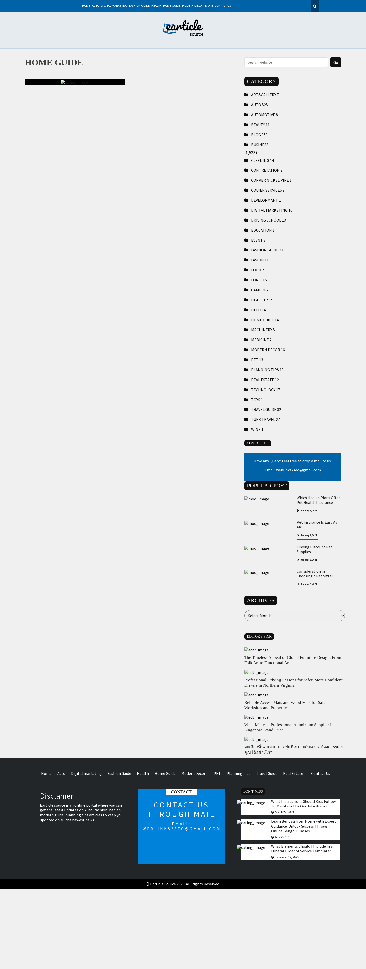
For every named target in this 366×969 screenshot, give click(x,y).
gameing (261, 289)
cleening (262, 160)
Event (258, 240)
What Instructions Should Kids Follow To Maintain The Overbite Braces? (303, 803)
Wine (257, 429)
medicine (261, 339)
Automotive (264, 114)
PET (257, 359)
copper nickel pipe (271, 180)
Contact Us (223, 5)
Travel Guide (266, 409)
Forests (260, 279)
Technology (265, 389)
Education (263, 230)
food (257, 269)
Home (86, 5)
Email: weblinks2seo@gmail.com (293, 469)
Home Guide (171, 5)
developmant (266, 200)
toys (257, 399)
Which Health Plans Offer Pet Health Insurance (318, 500)
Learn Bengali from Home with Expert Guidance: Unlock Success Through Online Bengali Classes (303, 826)
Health (156, 5)
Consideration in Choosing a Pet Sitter (315, 573)
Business (259, 144)
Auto (95, 5)
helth (258, 309)
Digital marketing (114, 5)
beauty (260, 124)
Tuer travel (265, 419)
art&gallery (265, 94)
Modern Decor (192, 5)
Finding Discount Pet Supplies (314, 549)
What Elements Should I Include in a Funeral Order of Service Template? (302, 848)
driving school (268, 220)
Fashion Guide (139, 5)
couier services (268, 190)
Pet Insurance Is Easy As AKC (317, 524)
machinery (263, 329)
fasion (260, 259)
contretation (266, 170)
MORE (209, 5)
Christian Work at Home (75, 107)
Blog (259, 134)
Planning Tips (267, 369)
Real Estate (265, 379)
